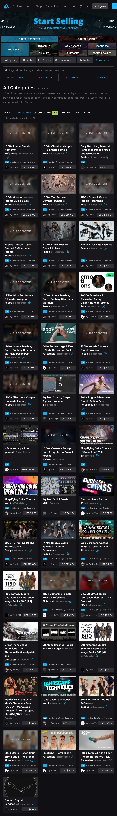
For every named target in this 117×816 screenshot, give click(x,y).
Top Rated (67, 112)
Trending (8, 112)
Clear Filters (100, 77)
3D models (27, 60)
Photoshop (85, 60)
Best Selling (24, 112)
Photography (10, 60)
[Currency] (87, 6)
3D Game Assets (65, 60)
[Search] (74, 6)
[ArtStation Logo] (6, 6)
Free (78, 112)
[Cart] (81, 6)
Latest (88, 112)
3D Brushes (44, 60)
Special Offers (45, 112)
